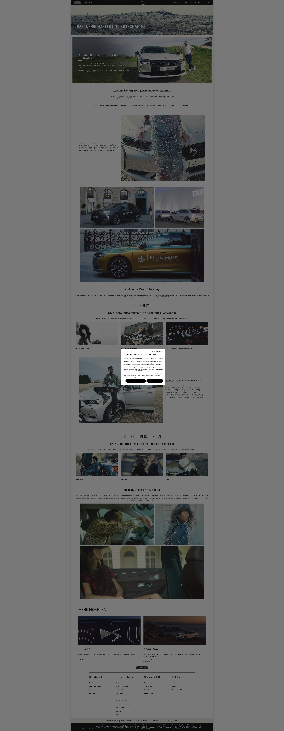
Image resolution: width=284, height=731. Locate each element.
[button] (158, 351)
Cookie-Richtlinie (129, 375)
